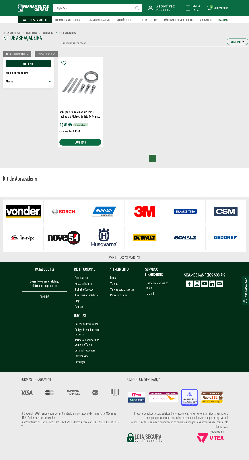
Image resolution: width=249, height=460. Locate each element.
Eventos (79, 307)
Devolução (80, 362)
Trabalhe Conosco (84, 289)
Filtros (28, 63)
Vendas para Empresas (122, 289)
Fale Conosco (82, 356)
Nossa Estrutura (83, 283)
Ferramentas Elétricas (67, 20)
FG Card (150, 293)
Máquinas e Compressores (178, 20)
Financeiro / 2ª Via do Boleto (157, 285)
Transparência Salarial (86, 295)
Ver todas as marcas (124, 257)
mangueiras (31, 33)
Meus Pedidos (163, 9)
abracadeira (48, 33)
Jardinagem (205, 20)
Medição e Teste (125, 20)
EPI (155, 20)
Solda (144, 20)
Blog (77, 301)
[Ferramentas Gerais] (33, 13)
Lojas (113, 277)
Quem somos (82, 277)
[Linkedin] (212, 284)
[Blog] (219, 284)
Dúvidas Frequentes (85, 350)
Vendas (114, 283)
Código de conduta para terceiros (87, 332)
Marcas (223, 20)
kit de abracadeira (67, 33)
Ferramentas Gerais (11, 33)
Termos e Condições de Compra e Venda (87, 342)
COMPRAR (80, 142)
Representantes (118, 295)
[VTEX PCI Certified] (136, 394)
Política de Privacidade (86, 324)
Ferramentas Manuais (98, 20)
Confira (44, 297)
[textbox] (97, 8)
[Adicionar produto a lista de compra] (64, 63)
